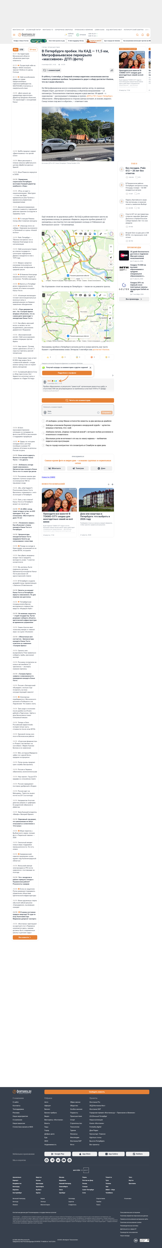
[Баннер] (38, 41)
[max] (46, 1160)
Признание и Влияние (84, 30)
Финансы (74, 1134)
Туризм (73, 1130)
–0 (111, 395)
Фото (72, 1145)
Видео (46, 1116)
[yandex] (69, 1160)
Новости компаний (53, 484)
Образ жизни (75, 1102)
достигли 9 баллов (101, 349)
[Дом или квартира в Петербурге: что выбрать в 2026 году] (96, 500)
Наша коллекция (96, 1120)
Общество (74, 1106)
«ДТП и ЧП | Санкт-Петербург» (99, 96)
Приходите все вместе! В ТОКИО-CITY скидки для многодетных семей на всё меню (58, 517)
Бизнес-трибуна (50, 1113)
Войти (49, 413)
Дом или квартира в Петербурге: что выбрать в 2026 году (95, 516)
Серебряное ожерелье (64, 30)
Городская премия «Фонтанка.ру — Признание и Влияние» (112, 1113)
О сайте (16, 1102)
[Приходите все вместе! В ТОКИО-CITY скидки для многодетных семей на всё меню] (59, 500)
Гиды (46, 1127)
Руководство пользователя (129, 1232)
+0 (105, 395)
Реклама (16, 1113)
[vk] (58, 1160)
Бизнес (47, 1109)
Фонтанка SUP (18, 30)
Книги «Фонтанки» (96, 1123)
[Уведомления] (142, 35)
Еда (45, 1137)
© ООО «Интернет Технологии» (68, 1240)
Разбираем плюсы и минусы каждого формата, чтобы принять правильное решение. (96, 524)
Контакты (16, 1106)
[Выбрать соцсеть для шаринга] (112, 70)
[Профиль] (148, 35)
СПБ (21, 50)
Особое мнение (76, 1109)
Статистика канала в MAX (23, 1127)
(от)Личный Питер (33, 30)
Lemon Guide (99, 30)
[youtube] (64, 1160)
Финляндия (74, 1137)
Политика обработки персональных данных (134, 1216)
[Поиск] (137, 35)
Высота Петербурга (96, 1141)
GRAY (49, 381)
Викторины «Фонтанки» (53, 1120)
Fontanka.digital (95, 1127)
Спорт (72, 1120)
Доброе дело (49, 1134)
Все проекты (94, 1145)
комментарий (53, 70)
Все (15, 50)
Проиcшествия (76, 1116)
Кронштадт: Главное (97, 1134)
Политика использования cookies (130, 1222)
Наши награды (125, 1235)
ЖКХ (46, 1141)
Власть (47, 1123)
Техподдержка (18, 1109)
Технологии (74, 1127)
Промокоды (134, 247)
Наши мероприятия (20, 1116)
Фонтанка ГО (48, 30)
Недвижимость (50, 1145)
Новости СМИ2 (48, 477)
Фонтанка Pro (94, 1102)
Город (46, 1130)
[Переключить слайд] (46, 134)
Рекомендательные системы (129, 1226)
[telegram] (52, 1160)
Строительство (76, 1123)
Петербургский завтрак (134, 30)
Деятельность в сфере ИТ (128, 1229)
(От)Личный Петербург (98, 1116)
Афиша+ (47, 1106)
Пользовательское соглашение (130, 1212)
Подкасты (74, 1113)
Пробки (81, 35)
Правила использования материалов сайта (134, 1219)
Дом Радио (93, 1130)
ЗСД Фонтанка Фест (114, 30)
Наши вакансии (19, 1123)
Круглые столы (95, 1137)
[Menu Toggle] (14, 35)
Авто (46, 1102)
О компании (17, 1120)
